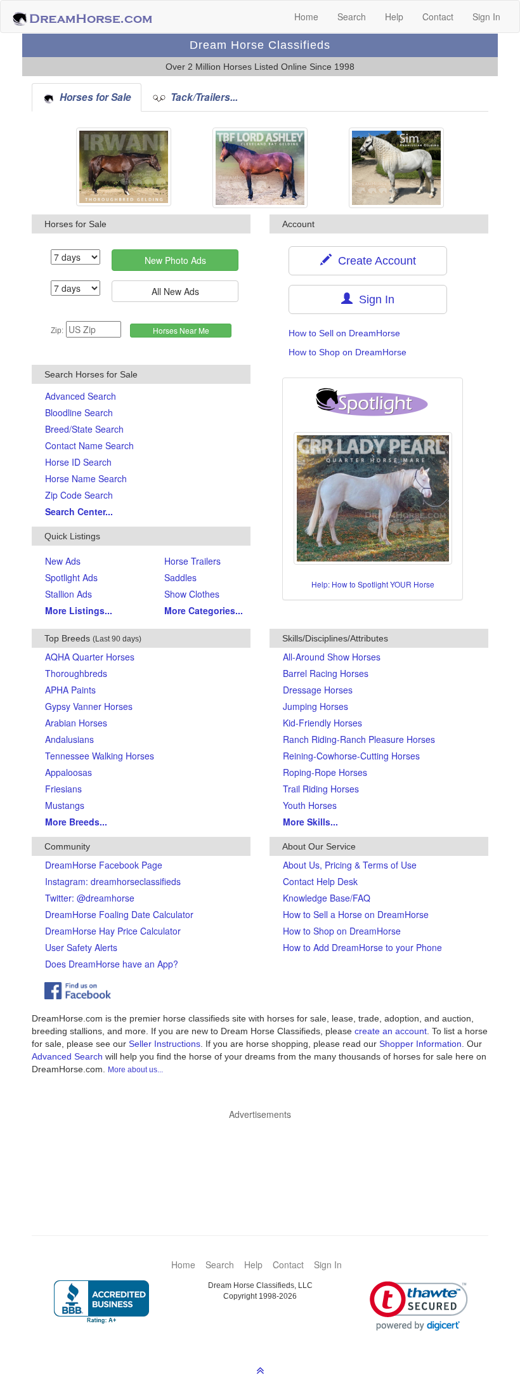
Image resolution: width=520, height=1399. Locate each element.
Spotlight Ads (71, 577)
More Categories (203, 610)
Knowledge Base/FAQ (326, 897)
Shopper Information (420, 1044)
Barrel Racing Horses (325, 673)
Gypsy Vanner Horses (89, 706)
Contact (437, 16)
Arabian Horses (76, 722)
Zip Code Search (79, 495)
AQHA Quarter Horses (89, 656)
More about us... (135, 1069)
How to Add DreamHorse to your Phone (362, 947)
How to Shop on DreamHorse (347, 352)
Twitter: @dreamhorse (89, 897)
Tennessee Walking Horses (99, 755)
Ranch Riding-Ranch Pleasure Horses (359, 739)
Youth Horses (310, 805)
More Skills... (310, 821)
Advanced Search (80, 396)
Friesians (63, 788)
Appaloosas (68, 772)
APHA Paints (70, 689)
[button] (419, 1306)
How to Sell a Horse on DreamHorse (356, 914)
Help (394, 16)
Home (306, 16)
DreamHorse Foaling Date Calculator (119, 914)
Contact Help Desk (320, 881)
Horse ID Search (78, 462)
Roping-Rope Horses (325, 772)
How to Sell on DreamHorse (344, 333)
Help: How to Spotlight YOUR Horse (372, 584)
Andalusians (69, 739)
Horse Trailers (192, 561)
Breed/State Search (84, 429)
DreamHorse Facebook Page (103, 864)
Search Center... (79, 511)
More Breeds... (76, 821)
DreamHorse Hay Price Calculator (113, 930)
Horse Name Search (86, 478)
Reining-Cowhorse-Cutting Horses (351, 755)
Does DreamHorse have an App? (111, 963)
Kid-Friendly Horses (322, 722)
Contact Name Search (89, 445)
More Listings (78, 610)
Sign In (486, 16)
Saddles (180, 577)
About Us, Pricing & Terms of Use (350, 864)
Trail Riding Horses (321, 788)
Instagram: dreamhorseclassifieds (113, 881)
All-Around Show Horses (331, 656)
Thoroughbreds (76, 673)
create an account (390, 1031)
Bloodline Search (79, 412)
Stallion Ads (68, 594)
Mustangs (64, 805)
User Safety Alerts (81, 947)
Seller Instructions (164, 1044)
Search (351, 16)
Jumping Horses (315, 706)
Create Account (374, 260)
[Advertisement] (266, 1158)
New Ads (63, 561)
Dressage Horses (318, 689)
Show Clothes (191, 594)
